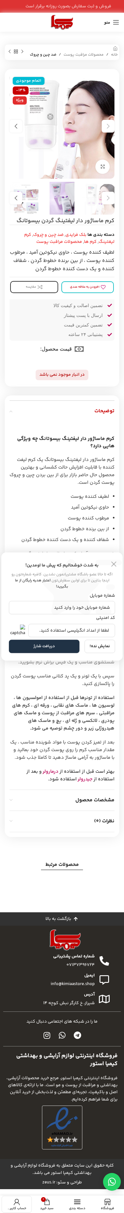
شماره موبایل (102, 595)
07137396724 (80, 965)
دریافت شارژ (44, 646)
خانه (114, 55)
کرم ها (90, 241)
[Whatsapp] (62, 1035)
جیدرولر (85, 779)
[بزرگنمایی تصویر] (102, 167)
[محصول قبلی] (22, 52)
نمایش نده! (100, 646)
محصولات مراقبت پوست (84, 55)
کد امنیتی (105, 617)
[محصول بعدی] (9, 52)
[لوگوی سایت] (62, 22)
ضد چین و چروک (43, 55)
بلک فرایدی (75, 234)
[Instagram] (46, 1035)
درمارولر (51, 771)
